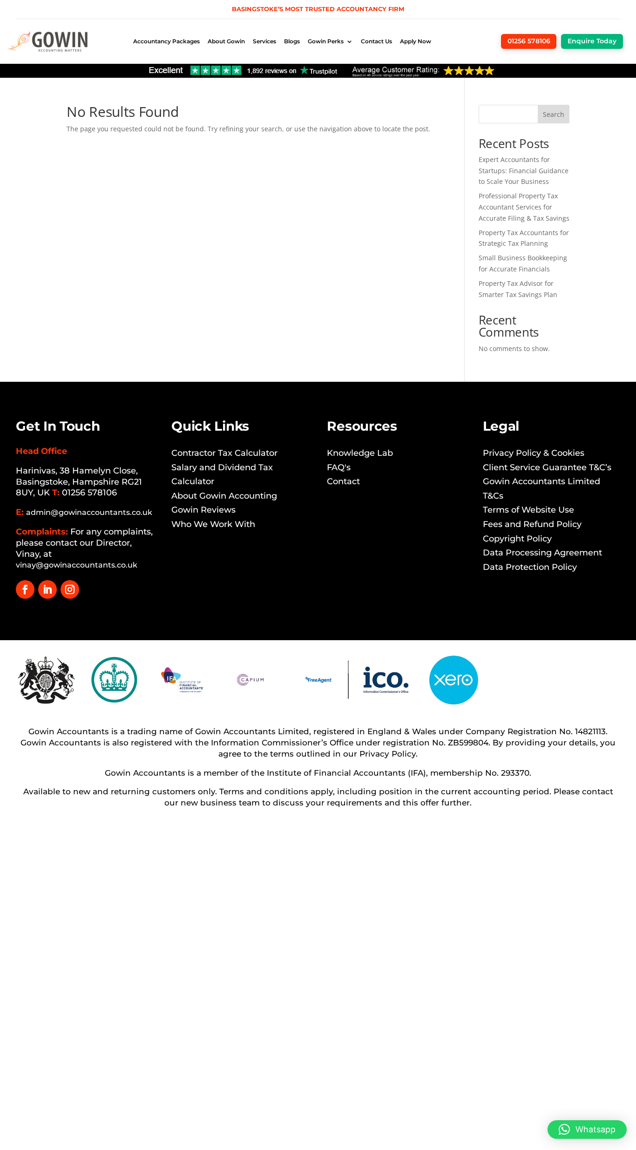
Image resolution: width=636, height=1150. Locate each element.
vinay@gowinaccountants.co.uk (76, 565)
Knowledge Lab (360, 453)
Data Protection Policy (530, 567)
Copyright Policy (517, 539)
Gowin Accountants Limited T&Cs (541, 488)
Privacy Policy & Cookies (533, 453)
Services (264, 41)
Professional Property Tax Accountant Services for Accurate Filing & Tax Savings (524, 207)
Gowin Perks (326, 41)
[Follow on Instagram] (70, 589)
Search (553, 114)
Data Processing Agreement (542, 553)
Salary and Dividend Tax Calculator (222, 474)
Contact (343, 481)
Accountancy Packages (166, 41)
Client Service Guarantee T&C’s (547, 467)
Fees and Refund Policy (532, 524)
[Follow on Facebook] (25, 589)
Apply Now (415, 41)
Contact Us (376, 41)
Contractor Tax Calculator (224, 453)
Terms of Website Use (528, 510)
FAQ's (339, 467)
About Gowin (226, 41)
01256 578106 (89, 492)
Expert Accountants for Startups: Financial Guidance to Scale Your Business (523, 170)
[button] (587, 1129)
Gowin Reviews (203, 510)
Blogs (292, 41)
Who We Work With (213, 524)
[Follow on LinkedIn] (47, 589)
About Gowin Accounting (224, 496)
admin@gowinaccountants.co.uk (89, 512)
